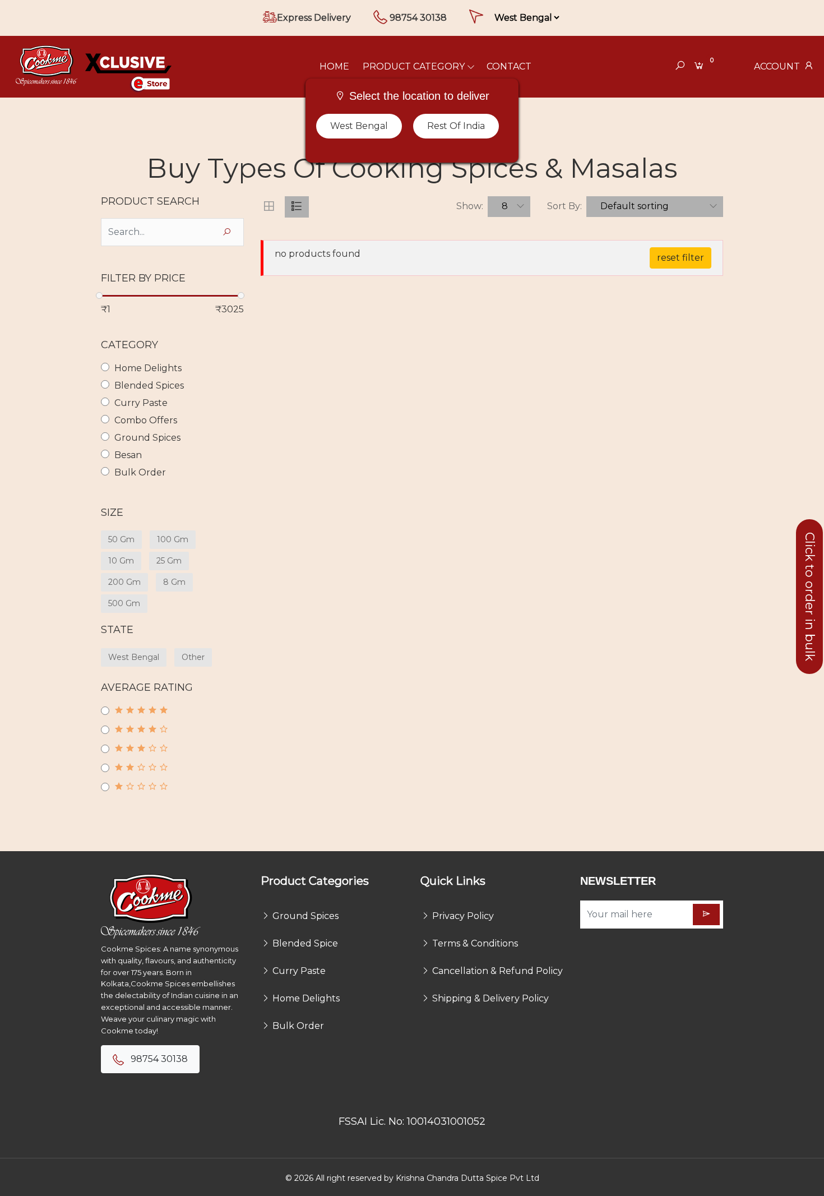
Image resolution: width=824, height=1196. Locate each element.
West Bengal (359, 126)
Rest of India (456, 126)
